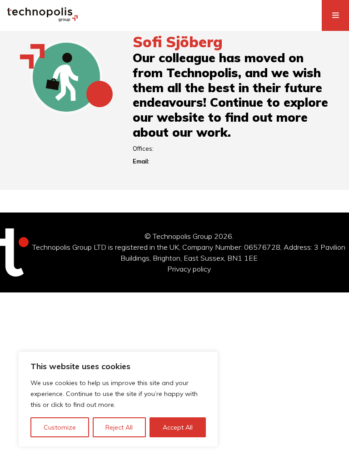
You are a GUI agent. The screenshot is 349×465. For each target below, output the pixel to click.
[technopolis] (42, 19)
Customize (60, 427)
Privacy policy (189, 268)
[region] (118, 399)
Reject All (119, 427)
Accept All (178, 427)
